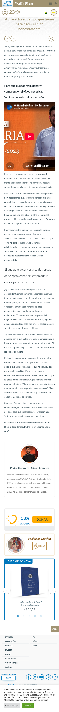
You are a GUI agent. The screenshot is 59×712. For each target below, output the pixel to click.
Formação (10, 641)
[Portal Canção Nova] (7, 3)
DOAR (8, 678)
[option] (29, 590)
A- (13, 38)
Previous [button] (6, 590)
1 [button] (18, 616)
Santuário (10, 659)
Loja (35, 646)
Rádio (35, 641)
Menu (50, 3)
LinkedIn (55, 677)
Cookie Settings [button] (11, 705)
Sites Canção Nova (55, 3)
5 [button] (41, 616)
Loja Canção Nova (18, 561)
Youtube (42, 677)
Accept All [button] (27, 705)
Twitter (35, 677)
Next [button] (52, 590)
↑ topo (55, 629)
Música (8, 650)
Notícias (9, 646)
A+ (7, 38)
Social (8, 667)
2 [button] (24, 616)
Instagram (48, 677)
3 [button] (29, 616)
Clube (8, 654)
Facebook (28, 677)
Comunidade (11, 663)
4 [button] (35, 616)
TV (34, 637)
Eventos (9, 637)
